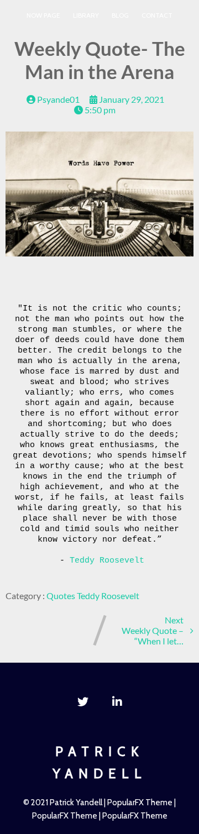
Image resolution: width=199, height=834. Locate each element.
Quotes (61, 595)
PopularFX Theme (139, 802)
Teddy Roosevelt (107, 560)
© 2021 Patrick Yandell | (65, 802)
